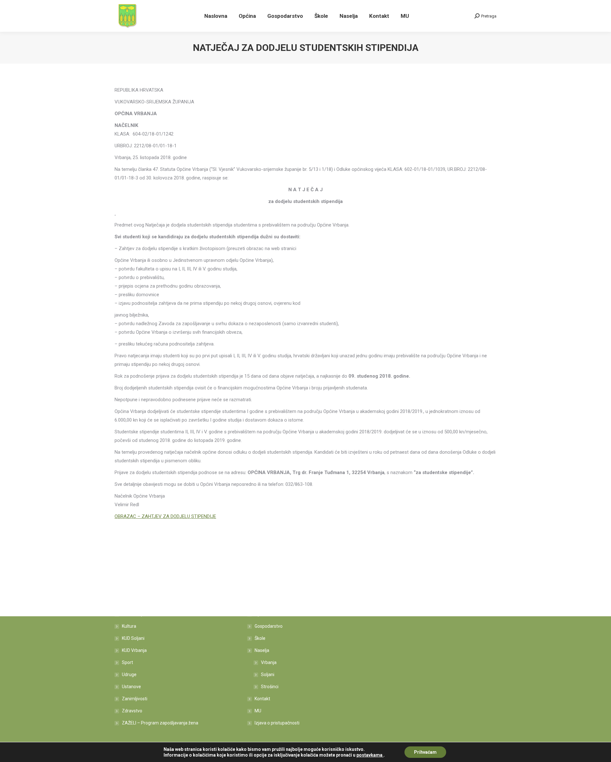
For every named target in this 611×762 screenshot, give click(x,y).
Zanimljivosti (134, 698)
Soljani (267, 674)
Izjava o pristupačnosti (277, 722)
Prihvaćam (425, 752)
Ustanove (131, 686)
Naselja (262, 650)
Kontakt (262, 698)
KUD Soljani (133, 638)
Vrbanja (269, 662)
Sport (127, 662)
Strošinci (269, 686)
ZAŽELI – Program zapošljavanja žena (160, 722)
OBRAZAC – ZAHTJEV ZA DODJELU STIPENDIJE (165, 516)
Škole (260, 638)
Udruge (129, 674)
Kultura (129, 626)
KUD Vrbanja (134, 650)
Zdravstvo (132, 710)
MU (258, 710)
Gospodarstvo (269, 626)
